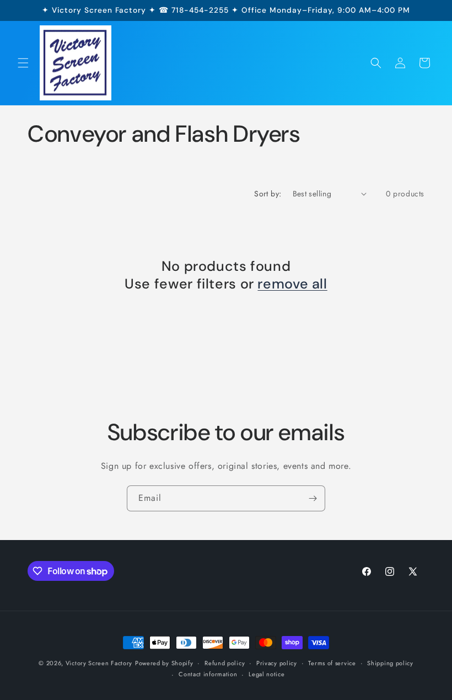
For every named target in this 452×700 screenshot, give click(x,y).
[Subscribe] (312, 498)
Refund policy (225, 663)
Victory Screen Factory (99, 663)
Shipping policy (390, 663)
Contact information (208, 674)
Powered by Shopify (164, 663)
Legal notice (266, 674)
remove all (292, 284)
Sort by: (267, 193)
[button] (23, 63)
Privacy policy (276, 663)
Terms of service (332, 663)
